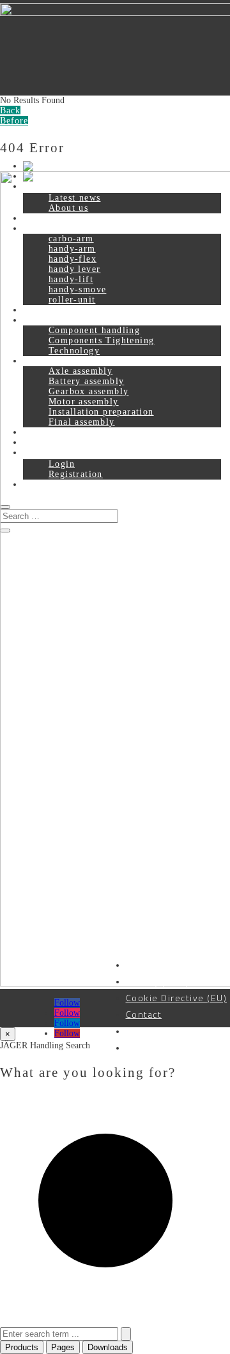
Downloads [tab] (108, 1347)
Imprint (143, 965)
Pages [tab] (63, 1347)
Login (139, 1031)
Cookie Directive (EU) (176, 998)
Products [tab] (21, 1347)
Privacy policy (158, 981)
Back (10, 110)
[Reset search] (126, 1334)
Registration (155, 1047)
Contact (144, 1014)
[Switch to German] (45, 166)
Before (14, 120)
